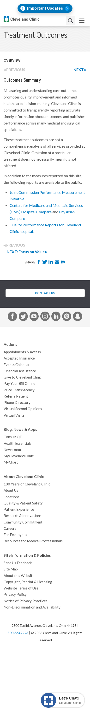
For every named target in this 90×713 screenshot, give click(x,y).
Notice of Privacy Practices (26, 601)
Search (70, 20)
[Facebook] (39, 263)
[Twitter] (45, 263)
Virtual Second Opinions (23, 408)
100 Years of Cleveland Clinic (27, 484)
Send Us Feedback (18, 563)
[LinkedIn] (51, 263)
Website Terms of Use (21, 588)
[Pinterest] (66, 317)
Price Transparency (19, 390)
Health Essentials (17, 443)
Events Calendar (17, 364)
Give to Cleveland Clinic (23, 377)
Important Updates (45, 8)
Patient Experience (19, 509)
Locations (11, 497)
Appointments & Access (22, 352)
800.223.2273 (18, 633)
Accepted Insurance (19, 358)
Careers (10, 528)
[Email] (57, 263)
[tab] (66, 69)
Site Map (11, 569)
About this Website (19, 575)
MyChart (11, 462)
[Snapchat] (77, 317)
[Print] (63, 263)
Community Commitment (23, 522)
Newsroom (12, 449)
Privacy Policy (15, 594)
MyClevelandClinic (19, 456)
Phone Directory (17, 402)
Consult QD (13, 437)
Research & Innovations (23, 515)
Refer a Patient (16, 396)
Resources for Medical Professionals (33, 541)
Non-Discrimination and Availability (32, 607)
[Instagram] (44, 317)
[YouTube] (34, 317)
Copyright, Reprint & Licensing (28, 582)
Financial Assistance (20, 371)
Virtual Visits (14, 415)
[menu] (81, 20)
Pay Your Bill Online (19, 383)
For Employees (15, 534)
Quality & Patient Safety (23, 503)
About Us (11, 490)
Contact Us (45, 293)
